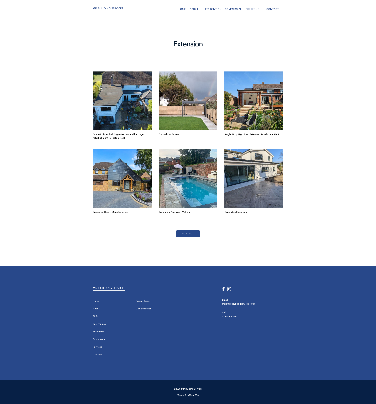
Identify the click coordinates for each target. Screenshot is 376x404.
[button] (197, 9)
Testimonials (99, 324)
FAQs (95, 316)
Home (96, 301)
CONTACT (188, 234)
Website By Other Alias (188, 395)
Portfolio (97, 347)
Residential (99, 331)
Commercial (99, 339)
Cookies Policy (143, 309)
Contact (97, 354)
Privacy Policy (143, 301)
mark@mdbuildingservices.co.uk (238, 304)
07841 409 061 (229, 316)
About (96, 309)
